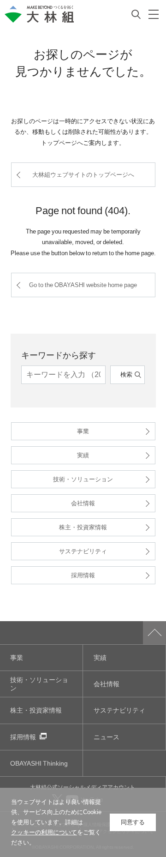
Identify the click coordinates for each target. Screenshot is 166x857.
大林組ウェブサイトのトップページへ (83, 174)
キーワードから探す (58, 354)
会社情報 (83, 502)
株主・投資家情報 (83, 526)
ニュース (106, 737)
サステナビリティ (83, 550)
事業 (83, 430)
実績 (83, 454)
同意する (133, 822)
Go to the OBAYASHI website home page (83, 284)
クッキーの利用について (44, 832)
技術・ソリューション (83, 478)
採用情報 (83, 574)
